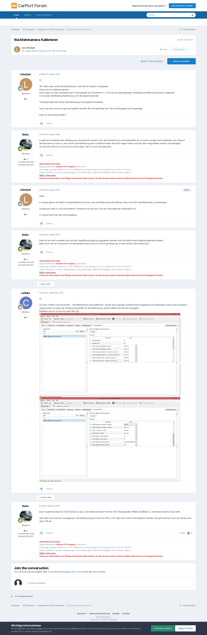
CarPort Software (43, 15)
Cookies (126, 613)
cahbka (25, 292)
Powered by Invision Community (103, 619)
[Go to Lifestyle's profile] (17, 49)
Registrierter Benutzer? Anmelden (148, 6)
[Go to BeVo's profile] (26, 144)
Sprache (81, 613)
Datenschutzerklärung (99, 613)
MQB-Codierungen (47, 175)
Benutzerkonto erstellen (182, 6)
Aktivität (27, 15)
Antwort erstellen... (38, 583)
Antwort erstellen (181, 61)
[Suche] (193, 15)
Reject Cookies (185, 628)
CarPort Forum (32, 5)
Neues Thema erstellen (152, 61)
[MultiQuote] (41, 123)
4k (26, 159)
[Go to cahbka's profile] (26, 303)
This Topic (181, 15)
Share (164, 49)
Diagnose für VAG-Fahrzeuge (52, 51)
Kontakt (116, 613)
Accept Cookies (164, 628)
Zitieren (49, 123)
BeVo (25, 134)
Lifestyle (30, 48)
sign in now (75, 571)
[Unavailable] (109, 355)
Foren (16, 15)
